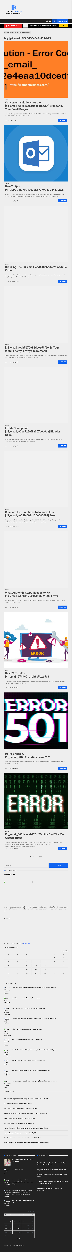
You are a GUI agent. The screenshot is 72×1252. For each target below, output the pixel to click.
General (7, 183)
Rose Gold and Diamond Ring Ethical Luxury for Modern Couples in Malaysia (26, 1128)
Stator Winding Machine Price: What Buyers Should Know (20, 1108)
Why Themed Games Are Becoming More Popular (18, 1103)
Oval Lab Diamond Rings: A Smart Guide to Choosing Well (20, 1133)
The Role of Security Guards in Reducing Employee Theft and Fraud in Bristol (26, 1099)
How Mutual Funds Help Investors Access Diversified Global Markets (23, 1138)
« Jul (5, 980)
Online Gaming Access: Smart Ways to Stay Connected (19, 1118)
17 (8, 969)
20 (36, 969)
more (6, 99)
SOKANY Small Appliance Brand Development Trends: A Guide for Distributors (26, 1113)
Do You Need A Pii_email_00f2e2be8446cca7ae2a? (27, 755)
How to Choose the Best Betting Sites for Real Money (19, 1123)
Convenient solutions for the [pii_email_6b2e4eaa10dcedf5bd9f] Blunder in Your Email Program (34, 106)
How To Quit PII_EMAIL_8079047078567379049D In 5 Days (34, 188)
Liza (6, 120)
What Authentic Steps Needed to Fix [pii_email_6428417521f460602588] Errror (31, 594)
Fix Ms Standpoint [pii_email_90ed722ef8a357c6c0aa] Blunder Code (32, 431)
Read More (62, 120)
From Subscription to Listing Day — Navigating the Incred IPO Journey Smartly (26, 1142)
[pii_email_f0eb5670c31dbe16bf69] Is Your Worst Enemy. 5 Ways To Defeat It (32, 349)
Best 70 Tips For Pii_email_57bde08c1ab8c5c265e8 (27, 675)
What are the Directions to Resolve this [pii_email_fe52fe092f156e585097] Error (30, 513)
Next (40, 856)
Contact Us (26, 943)
